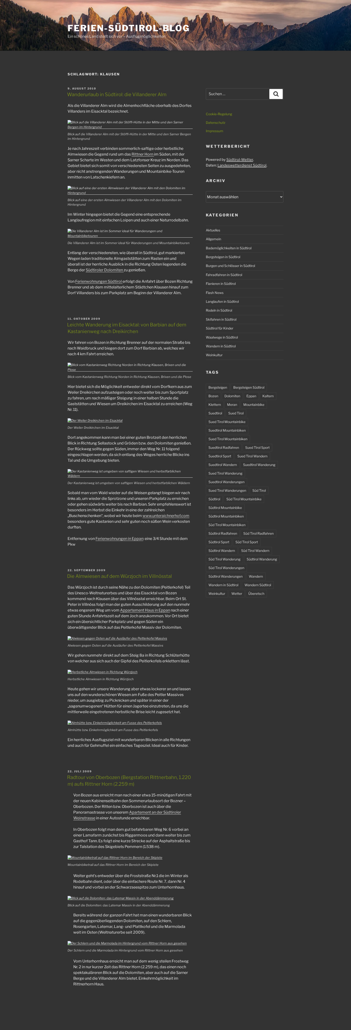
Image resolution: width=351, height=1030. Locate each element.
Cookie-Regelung (219, 114)
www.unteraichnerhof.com (166, 515)
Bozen (213, 396)
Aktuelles (213, 230)
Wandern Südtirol (258, 585)
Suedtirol (215, 413)
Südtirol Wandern (221, 551)
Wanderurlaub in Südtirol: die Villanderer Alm (116, 94)
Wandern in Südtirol (221, 346)
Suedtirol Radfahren (223, 447)
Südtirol (214, 499)
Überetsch (256, 593)
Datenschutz (215, 122)
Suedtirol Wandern (222, 465)
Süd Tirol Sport (246, 542)
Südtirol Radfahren (222, 533)
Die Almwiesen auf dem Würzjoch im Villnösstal (119, 576)
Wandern (256, 576)
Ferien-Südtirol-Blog (129, 28)
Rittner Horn (143, 154)
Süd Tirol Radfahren (258, 533)
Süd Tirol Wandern (255, 551)
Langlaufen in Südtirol (222, 301)
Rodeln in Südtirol (219, 310)
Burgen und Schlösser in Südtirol (230, 266)
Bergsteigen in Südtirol (223, 257)
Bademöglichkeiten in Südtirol (228, 248)
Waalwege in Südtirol (222, 337)
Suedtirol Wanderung (259, 465)
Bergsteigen (217, 387)
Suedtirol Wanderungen (226, 482)
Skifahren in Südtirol (221, 319)
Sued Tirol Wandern (252, 456)
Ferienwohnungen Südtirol (98, 281)
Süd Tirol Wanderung (224, 559)
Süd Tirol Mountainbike (243, 499)
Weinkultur (214, 355)
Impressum (214, 131)
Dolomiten (232, 396)
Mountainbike (253, 405)
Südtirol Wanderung (262, 559)
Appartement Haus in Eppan (145, 610)
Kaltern (268, 396)
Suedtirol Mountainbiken (227, 430)
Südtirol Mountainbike (225, 508)
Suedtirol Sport (219, 456)
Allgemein (213, 239)
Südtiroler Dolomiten (105, 270)
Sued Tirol (236, 413)
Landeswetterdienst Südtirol (242, 165)
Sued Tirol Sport (257, 447)
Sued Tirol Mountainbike (226, 422)
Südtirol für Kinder (219, 328)
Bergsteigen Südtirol (248, 387)
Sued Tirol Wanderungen (227, 490)
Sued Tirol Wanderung (225, 473)
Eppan (251, 396)
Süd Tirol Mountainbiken (226, 525)
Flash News (214, 293)
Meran (232, 405)
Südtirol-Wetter (239, 159)
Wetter (236, 593)
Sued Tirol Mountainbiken (227, 439)
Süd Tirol (259, 490)
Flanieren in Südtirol (221, 284)
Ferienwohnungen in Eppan (119, 538)
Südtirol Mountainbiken (226, 516)
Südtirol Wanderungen (225, 576)
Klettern (214, 405)
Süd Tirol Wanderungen (226, 568)
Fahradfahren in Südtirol (224, 275)
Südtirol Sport (218, 542)
